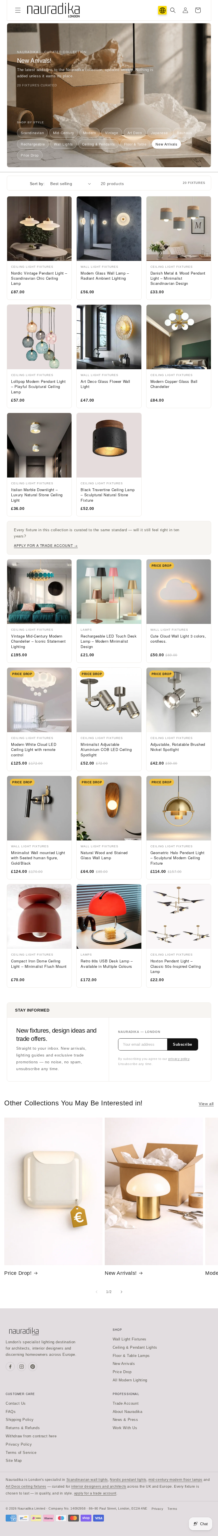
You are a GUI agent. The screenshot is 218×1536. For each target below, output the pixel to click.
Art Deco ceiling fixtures (26, 1487)
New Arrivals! (121, 1273)
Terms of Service (21, 1452)
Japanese (159, 132)
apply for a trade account (95, 1493)
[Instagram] (21, 1366)
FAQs (11, 1412)
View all (206, 1103)
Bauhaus (184, 132)
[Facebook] (10, 1366)
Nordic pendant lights (128, 1480)
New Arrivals (166, 144)
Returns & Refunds (23, 1428)
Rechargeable (33, 144)
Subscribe (182, 1044)
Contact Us (16, 1403)
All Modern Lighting (130, 1380)
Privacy (157, 1508)
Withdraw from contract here (31, 1436)
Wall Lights (63, 144)
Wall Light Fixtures (129, 1339)
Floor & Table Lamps (131, 1356)
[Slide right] (121, 1292)
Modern (89, 132)
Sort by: (37, 183)
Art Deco (134, 132)
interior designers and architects (98, 1487)
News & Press (125, 1419)
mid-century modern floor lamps (175, 1480)
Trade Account (126, 1403)
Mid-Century (63, 132)
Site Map (14, 1460)
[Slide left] (96, 1292)
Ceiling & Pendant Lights (135, 1347)
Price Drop (30, 155)
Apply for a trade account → (46, 545)
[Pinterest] (32, 1366)
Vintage (111, 132)
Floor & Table (135, 144)
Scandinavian (32, 132)
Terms (172, 1508)
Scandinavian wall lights (87, 1480)
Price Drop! (18, 1273)
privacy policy (178, 1058)
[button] (18, 10)
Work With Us (125, 1428)
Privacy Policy (19, 1444)
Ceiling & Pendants (98, 144)
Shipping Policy (20, 1419)
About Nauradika (127, 1412)
